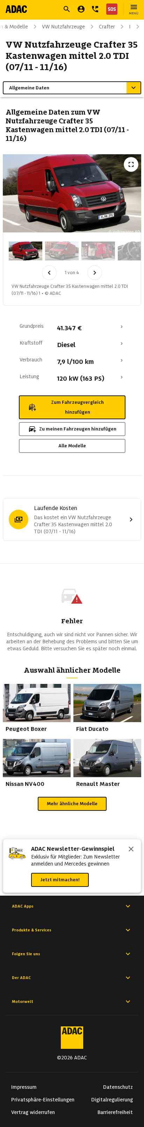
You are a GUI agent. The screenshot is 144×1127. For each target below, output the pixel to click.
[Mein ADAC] (81, 9)
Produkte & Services (31, 930)
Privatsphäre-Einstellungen (42, 1100)
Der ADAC (21, 977)
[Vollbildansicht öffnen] (131, 164)
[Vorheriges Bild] (49, 272)
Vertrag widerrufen (33, 1112)
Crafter (107, 26)
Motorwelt (22, 1001)
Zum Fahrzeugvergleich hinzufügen (77, 407)
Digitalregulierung (112, 1100)
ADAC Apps (23, 906)
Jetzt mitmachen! (60, 880)
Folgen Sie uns (26, 953)
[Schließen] (131, 850)
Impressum (24, 1087)
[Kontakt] (95, 9)
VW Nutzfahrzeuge (63, 26)
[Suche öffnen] (66, 9)
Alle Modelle (72, 446)
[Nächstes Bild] (94, 272)
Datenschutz (118, 1087)
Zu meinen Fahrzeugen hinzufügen (77, 429)
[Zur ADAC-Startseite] (16, 9)
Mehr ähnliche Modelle (72, 804)
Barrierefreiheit (115, 1112)
